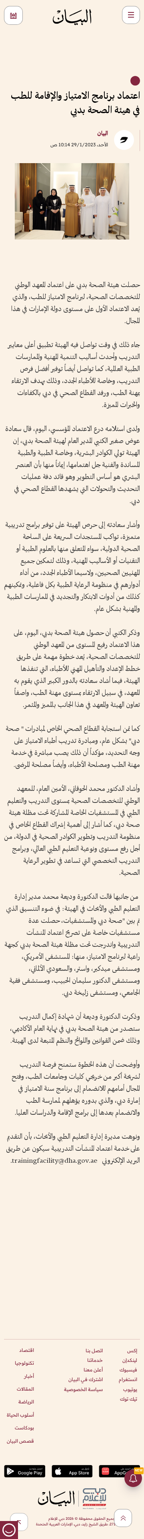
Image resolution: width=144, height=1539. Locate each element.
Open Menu (131, 15)
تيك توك (128, 1399)
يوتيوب (130, 1389)
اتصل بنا (94, 1350)
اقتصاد (26, 1350)
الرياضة (26, 1402)
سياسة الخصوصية (83, 1389)
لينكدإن (129, 1360)
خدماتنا (95, 1360)
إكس (132, 1350)
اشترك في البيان (85, 1379)
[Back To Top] (123, 1518)
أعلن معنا (93, 1370)
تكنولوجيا (24, 1363)
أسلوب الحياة (20, 1415)
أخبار (29, 1376)
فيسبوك (128, 1370)
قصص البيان (20, 1441)
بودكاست (24, 1428)
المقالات (25, 1389)
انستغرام (128, 1379)
